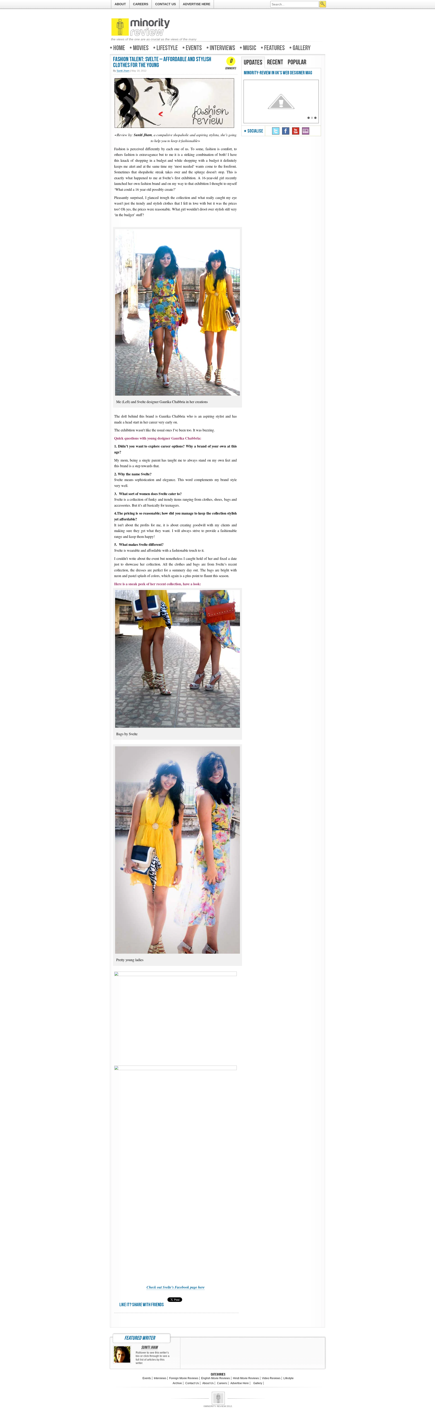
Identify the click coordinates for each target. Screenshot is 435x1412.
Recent (275, 62)
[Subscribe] (305, 131)
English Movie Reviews (215, 1378)
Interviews (222, 47)
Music (249, 47)
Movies (141, 47)
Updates (253, 62)
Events (194, 47)
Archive (177, 1383)
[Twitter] (275, 131)
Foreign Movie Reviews (183, 1378)
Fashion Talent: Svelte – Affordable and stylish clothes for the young (162, 62)
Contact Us (165, 4)
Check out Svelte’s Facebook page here (176, 1287)
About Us (208, 1383)
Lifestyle (167, 47)
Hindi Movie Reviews (246, 1378)
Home (119, 47)
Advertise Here (196, 4)
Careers (140, 4)
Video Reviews (271, 1378)
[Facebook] (285, 131)
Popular (297, 62)
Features (274, 47)
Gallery (302, 47)
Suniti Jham (149, 1347)
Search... (322, 4)
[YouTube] (295, 131)
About (120, 4)
